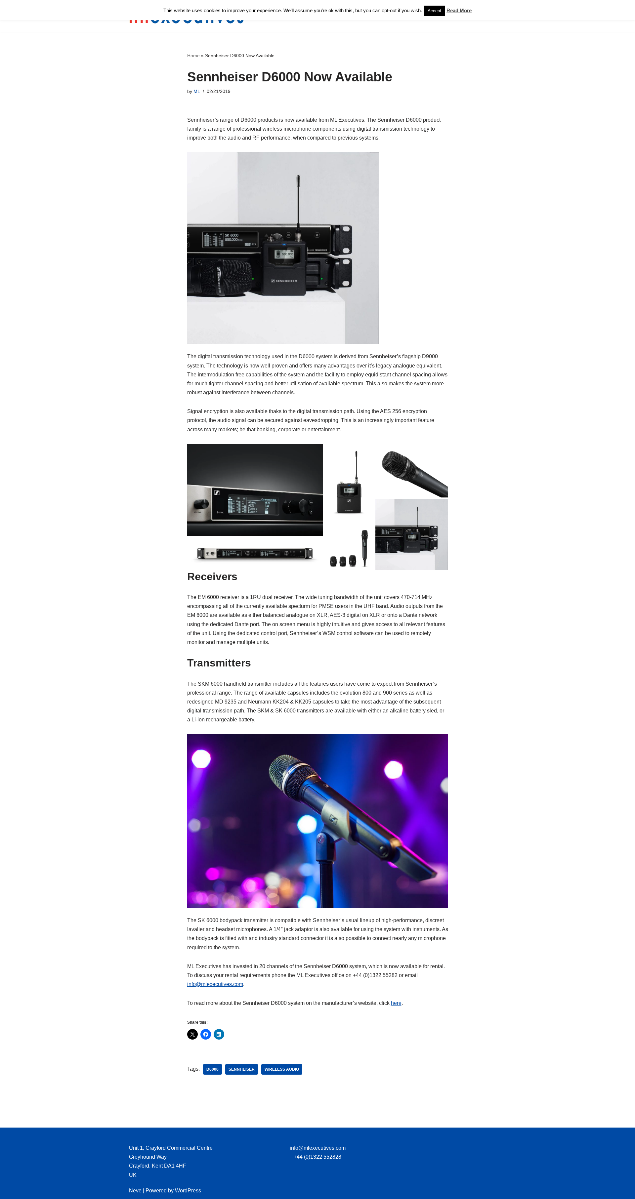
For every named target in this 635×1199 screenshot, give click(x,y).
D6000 (212, 1069)
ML (196, 91)
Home (193, 55)
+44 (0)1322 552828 (317, 1157)
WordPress (188, 1190)
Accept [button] (434, 10)
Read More (459, 10)
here (396, 1003)
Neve (135, 1190)
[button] (255, 490)
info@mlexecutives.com (215, 984)
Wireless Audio (282, 1069)
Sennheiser (242, 1069)
